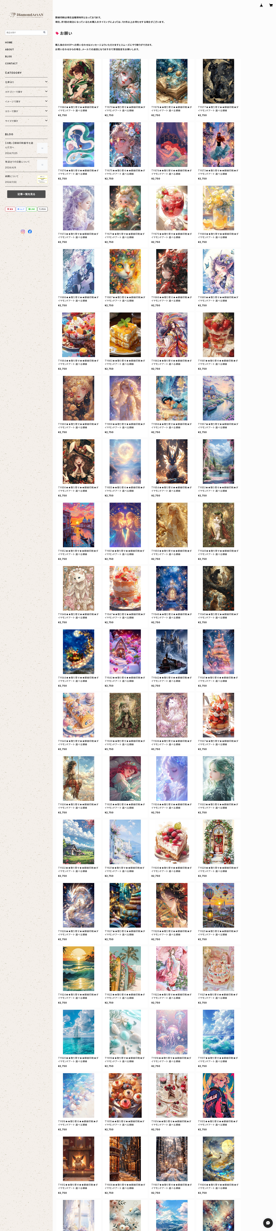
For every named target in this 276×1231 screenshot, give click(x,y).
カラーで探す (11, 111)
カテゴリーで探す (14, 91)
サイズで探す (11, 121)
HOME (9, 42)
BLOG (8, 56)
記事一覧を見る (26, 194)
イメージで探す (13, 101)
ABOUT (9, 49)
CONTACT (11, 63)
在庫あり (9, 82)
